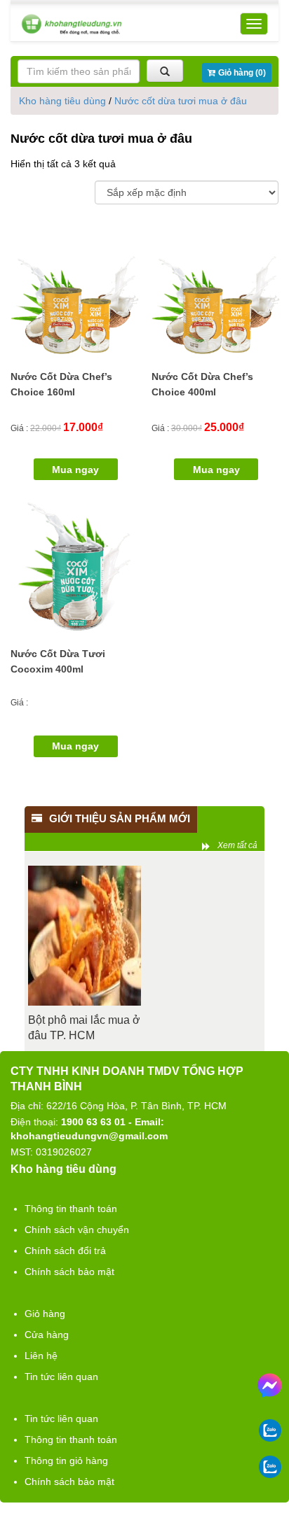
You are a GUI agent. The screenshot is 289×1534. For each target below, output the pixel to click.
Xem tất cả (237, 845)
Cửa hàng (47, 1334)
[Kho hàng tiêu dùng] (72, 24)
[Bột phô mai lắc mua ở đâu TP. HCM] (84, 936)
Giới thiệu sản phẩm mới (119, 818)
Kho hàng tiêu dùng (62, 100)
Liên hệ (41, 1355)
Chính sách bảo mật (69, 1271)
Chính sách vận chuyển (77, 1229)
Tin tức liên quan (61, 1376)
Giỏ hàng (45, 1313)
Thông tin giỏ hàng (66, 1460)
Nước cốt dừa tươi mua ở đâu (180, 100)
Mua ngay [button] (75, 469)
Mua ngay (75, 746)
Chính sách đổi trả (65, 1250)
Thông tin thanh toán (71, 1208)
